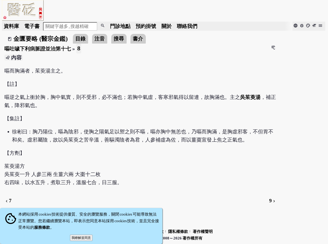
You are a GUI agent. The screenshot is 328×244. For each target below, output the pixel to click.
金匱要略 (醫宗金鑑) (40, 38)
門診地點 (120, 26)
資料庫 (11, 26)
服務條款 (42, 227)
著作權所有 (193, 238)
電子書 (32, 26)
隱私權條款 (178, 231)
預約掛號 (146, 26)
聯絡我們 (187, 26)
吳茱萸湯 (250, 97)
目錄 (80, 38)
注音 (100, 38)
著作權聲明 (203, 231)
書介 (138, 38)
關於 (167, 26)
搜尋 (119, 38)
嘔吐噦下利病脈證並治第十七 (37, 49)
